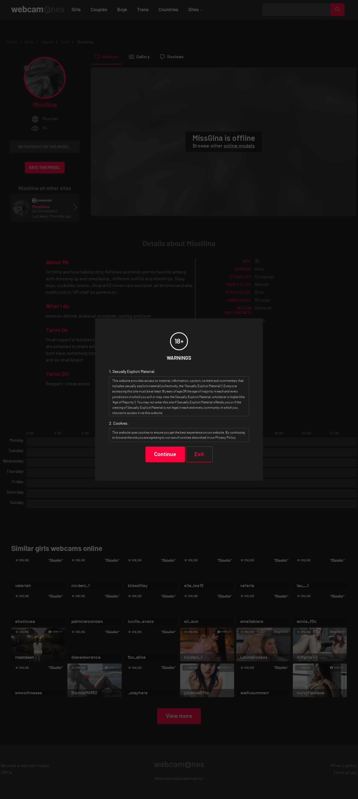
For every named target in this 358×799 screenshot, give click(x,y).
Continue (165, 454)
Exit (199, 454)
